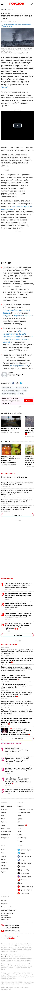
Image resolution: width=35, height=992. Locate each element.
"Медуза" (7, 316)
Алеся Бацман (25, 873)
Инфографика (5, 834)
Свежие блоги (8, 474)
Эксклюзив (21, 825)
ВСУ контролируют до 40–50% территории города (14, 334)
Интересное (5, 837)
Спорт (3, 818)
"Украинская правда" (22, 316)
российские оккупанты (9, 393)
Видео (19, 831)
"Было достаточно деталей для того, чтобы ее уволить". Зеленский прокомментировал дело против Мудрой (16, 694)
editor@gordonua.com (12, 931)
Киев (2, 849)
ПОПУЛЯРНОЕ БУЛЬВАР (11, 743)
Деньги (3, 812)
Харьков (4, 862)
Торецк (24, 390)
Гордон (3, 9)
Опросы (20, 834)
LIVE (19, 822)
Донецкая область (7, 387)
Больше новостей (17, 738)
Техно (3, 825)
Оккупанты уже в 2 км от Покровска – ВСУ (10, 429)
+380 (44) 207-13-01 (11, 925)
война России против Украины (11, 390)
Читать (28, 401)
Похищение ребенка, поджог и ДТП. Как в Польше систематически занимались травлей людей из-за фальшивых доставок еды (17, 703)
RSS (22, 883)
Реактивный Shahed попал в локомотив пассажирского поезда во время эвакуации (19, 605)
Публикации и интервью (25, 809)
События (10, 9)
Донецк (3, 859)
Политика (4, 809)
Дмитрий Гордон (26, 850)
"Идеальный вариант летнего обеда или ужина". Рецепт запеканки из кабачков (19, 790)
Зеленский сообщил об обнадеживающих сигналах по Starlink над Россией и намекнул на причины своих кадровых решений (16, 721)
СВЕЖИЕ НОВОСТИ (9, 644)
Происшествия (6, 831)
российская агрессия (22, 387)
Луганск (3, 872)
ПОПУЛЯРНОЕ (7, 578)
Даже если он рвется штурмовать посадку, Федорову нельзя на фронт (17, 501)
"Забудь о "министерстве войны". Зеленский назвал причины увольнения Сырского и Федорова (15, 677)
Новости (4, 802)
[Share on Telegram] (21, 383)
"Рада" (4, 87)
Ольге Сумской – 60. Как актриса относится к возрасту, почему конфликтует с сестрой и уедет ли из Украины (18, 780)
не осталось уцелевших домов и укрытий (18, 339)
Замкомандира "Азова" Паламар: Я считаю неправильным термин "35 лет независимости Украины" (18, 615)
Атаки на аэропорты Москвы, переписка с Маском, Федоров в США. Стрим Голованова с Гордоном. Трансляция (16, 731)
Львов (3, 853)
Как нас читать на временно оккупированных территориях (7, 916)
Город (3, 846)
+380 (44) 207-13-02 (11, 928)
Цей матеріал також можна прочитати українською (17, 25)
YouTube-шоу (22, 837)
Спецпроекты (22, 841)
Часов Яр (20, 393)
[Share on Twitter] (17, 383)
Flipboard (23, 880)
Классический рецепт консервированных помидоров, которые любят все (16, 750)
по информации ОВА (19, 366)
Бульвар (5, 442)
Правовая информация (8, 910)
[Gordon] (16, 3)
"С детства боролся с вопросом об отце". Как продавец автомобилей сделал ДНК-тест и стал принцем (17, 711)
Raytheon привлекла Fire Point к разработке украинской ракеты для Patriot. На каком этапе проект (17, 660)
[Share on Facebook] (13, 383)
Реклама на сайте (6, 907)
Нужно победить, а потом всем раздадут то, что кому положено (15, 508)
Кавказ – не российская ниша (14, 477)
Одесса (3, 856)
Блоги (19, 815)
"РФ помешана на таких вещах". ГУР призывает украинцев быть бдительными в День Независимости (17, 686)
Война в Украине (14, 432)
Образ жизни (5, 828)
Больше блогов (17, 515)
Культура (4, 822)
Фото (19, 828)
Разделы (20, 802)
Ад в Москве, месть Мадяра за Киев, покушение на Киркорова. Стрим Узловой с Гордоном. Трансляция (18, 626)
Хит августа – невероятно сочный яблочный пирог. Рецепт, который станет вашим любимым (17, 760)
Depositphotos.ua (6, 957)
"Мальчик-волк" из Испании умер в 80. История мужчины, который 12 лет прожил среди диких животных (19, 585)
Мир (2, 815)
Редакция (4, 903)
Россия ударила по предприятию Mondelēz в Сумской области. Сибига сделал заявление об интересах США (17, 651)
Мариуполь (4, 868)
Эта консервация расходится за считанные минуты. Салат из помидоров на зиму (10, 459)
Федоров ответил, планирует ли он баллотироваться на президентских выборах (18, 595)
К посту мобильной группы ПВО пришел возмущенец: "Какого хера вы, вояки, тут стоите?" (16, 492)
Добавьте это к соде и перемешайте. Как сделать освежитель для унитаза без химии (18, 770)
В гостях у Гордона (24, 812)
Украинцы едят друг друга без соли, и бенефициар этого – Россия (17, 484)
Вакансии (4, 900)
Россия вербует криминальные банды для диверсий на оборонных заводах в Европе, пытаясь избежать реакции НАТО (16, 669)
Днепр (3, 865)
